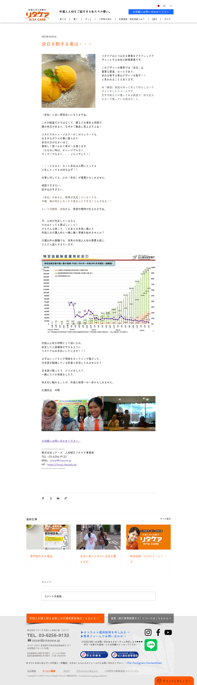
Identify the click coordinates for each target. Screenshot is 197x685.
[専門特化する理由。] (48, 537)
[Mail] (29, 640)
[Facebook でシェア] (43, 498)
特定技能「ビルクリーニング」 (146, 559)
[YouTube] (168, 632)
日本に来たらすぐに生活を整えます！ (98, 559)
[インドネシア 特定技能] (98, 537)
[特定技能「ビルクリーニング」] (148, 537)
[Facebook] (158, 632)
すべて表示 (165, 519)
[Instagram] (148, 632)
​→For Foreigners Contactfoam (143, 663)
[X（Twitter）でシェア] (50, 498)
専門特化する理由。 (42, 556)
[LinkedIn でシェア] (58, 498)
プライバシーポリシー (87, 671)
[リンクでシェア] (65, 498)
